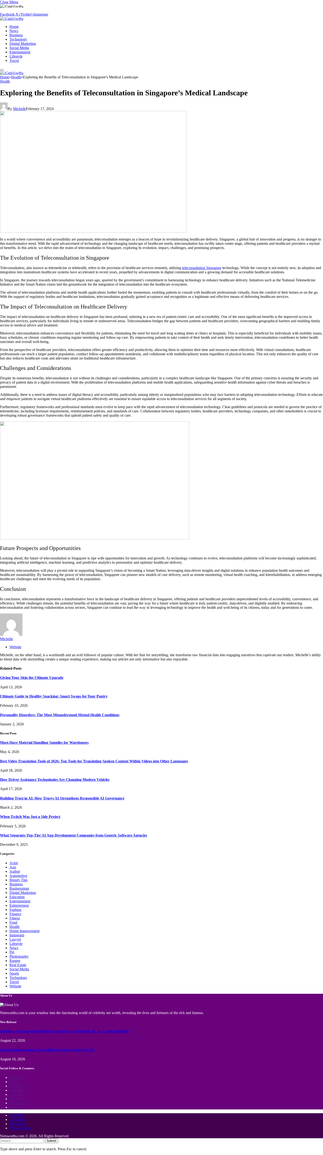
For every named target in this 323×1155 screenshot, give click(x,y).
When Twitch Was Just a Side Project (30, 817)
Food (13, 922)
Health (5, 81)
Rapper (14, 961)
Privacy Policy (20, 1128)
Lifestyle (15, 56)
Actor (13, 863)
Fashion (15, 910)
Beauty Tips (18, 880)
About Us (16, 1115)
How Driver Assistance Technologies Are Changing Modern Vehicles (54, 780)
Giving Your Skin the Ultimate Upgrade (31, 678)
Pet (11, 952)
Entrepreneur (19, 905)
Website (15, 986)
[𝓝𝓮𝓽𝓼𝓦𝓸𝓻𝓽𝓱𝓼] (11, 19)
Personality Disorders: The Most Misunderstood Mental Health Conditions (59, 715)
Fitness (14, 918)
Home (14, 27)
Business (16, 35)
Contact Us (17, 1119)
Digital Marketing (22, 44)
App (12, 867)
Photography (19, 956)
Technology (18, 39)
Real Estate (17, 965)
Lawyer (15, 939)
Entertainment (19, 52)
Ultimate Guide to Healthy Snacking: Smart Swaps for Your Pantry (54, 696)
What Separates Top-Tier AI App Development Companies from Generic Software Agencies (73, 835)
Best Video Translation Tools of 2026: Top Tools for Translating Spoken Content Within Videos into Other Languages (94, 761)
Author (14, 871)
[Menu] (2, 70)
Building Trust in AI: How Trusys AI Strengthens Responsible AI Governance (62, 798)
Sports (14, 973)
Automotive (18, 876)
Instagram (16, 935)
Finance (15, 914)
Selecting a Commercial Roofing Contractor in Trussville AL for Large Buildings (64, 1031)
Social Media (19, 48)
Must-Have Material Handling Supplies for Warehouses (44, 742)
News (13, 31)
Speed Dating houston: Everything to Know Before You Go (47, 1050)
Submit (51, 1140)
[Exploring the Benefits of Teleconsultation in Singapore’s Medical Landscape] (93, 231)
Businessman (19, 888)
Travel (14, 61)
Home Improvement (24, 931)
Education (17, 897)
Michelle (19, 109)
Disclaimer (17, 1124)
